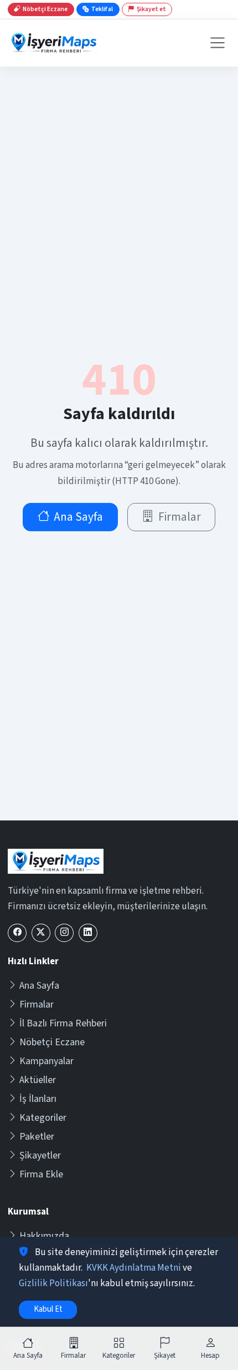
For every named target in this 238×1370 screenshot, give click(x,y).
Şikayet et (151, 9)
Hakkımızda (44, 1236)
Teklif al (102, 9)
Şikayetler (40, 1155)
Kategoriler (42, 1118)
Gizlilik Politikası (53, 1283)
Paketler (36, 1137)
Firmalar (179, 517)
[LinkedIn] (88, 933)
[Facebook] (17, 933)
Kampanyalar (46, 1061)
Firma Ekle (41, 1174)
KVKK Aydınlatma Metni (133, 1268)
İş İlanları (37, 1099)
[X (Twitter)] (41, 933)
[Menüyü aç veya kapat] (217, 43)
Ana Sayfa (78, 517)
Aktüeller (37, 1080)
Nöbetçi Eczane (52, 1042)
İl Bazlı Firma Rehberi (63, 1023)
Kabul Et (48, 1309)
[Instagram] (64, 933)
